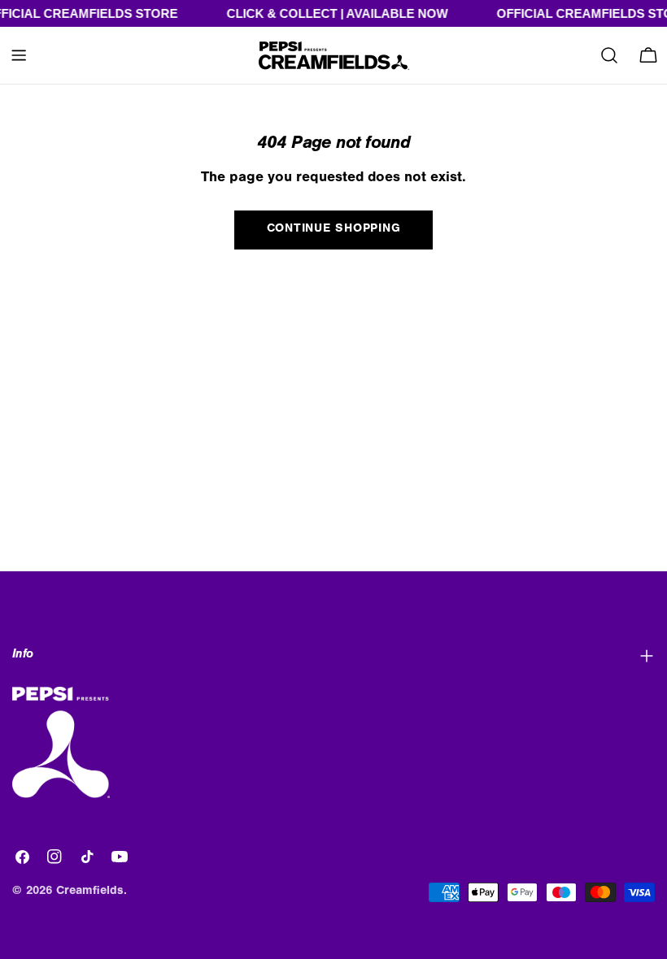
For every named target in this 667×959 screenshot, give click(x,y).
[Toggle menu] (18, 55)
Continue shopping (334, 229)
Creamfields (90, 892)
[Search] (609, 55)
